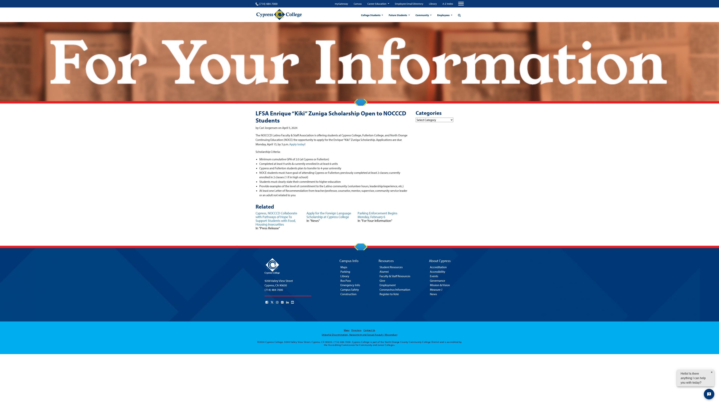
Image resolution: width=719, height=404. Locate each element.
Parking (345, 271)
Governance (437, 280)
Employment (388, 285)
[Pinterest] (282, 302)
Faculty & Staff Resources (395, 276)
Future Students (398, 15)
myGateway (341, 3)
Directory (356, 330)
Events (434, 276)
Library (433, 3)
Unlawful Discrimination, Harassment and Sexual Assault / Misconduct (359, 334)
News (433, 294)
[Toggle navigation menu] (461, 3)
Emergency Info (350, 285)
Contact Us (369, 330)
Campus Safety (349, 289)
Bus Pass (345, 280)
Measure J (436, 289)
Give (382, 280)
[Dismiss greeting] (712, 372)
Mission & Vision (440, 285)
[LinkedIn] (287, 302)
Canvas (358, 3)
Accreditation (438, 267)
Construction (348, 294)
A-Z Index (447, 3)
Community (422, 15)
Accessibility (437, 271)
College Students (371, 15)
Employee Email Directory (409, 3)
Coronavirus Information (395, 289)
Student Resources (391, 267)
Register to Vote (389, 294)
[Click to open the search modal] (459, 15)
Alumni (384, 271)
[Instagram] (277, 302)
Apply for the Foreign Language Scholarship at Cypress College (329, 215)
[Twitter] (272, 302)
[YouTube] (292, 302)
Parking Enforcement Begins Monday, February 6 (377, 215)
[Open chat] (709, 394)
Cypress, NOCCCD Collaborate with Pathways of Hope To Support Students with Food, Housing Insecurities (276, 219)
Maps (343, 267)
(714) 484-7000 (268, 4)
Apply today (297, 144)
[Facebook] (267, 302)
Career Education (377, 3)
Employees (443, 15)
